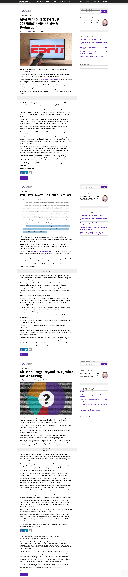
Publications (39, 1)
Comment (24, 178)
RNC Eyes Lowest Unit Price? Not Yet (91, 39)
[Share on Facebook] (22, 172)
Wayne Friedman (27, 31)
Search (76, 1)
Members (63, 1)
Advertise (97, 1)
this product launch (50, 79)
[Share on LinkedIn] (26, 172)
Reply (21, 570)
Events (48, 1)
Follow (105, 1)
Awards (55, 1)
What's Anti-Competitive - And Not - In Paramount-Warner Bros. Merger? (91, 57)
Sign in (82, 1)
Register (88, 1)
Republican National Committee (42, 251)
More (70, 1)
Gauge (30, 430)
